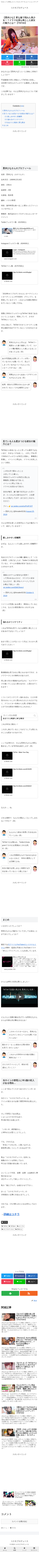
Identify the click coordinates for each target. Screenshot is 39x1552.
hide (22, 106)
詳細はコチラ (12, 1214)
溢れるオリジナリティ (14, 119)
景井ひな (19, 1229)
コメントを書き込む (19, 1521)
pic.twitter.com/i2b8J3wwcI (13, 587)
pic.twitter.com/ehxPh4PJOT (22, 506)
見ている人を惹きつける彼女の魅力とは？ (18, 113)
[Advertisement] (19, 148)
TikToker (12, 1226)
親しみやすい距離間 (13, 116)
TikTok (5, 1222)
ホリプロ (21, 1226)
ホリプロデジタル (8, 1229)
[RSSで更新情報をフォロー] (28, 1293)
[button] (35, 715)
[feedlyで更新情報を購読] (10, 1293)
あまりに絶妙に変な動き (15, 122)
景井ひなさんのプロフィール (13, 110)
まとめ (5, 125)
